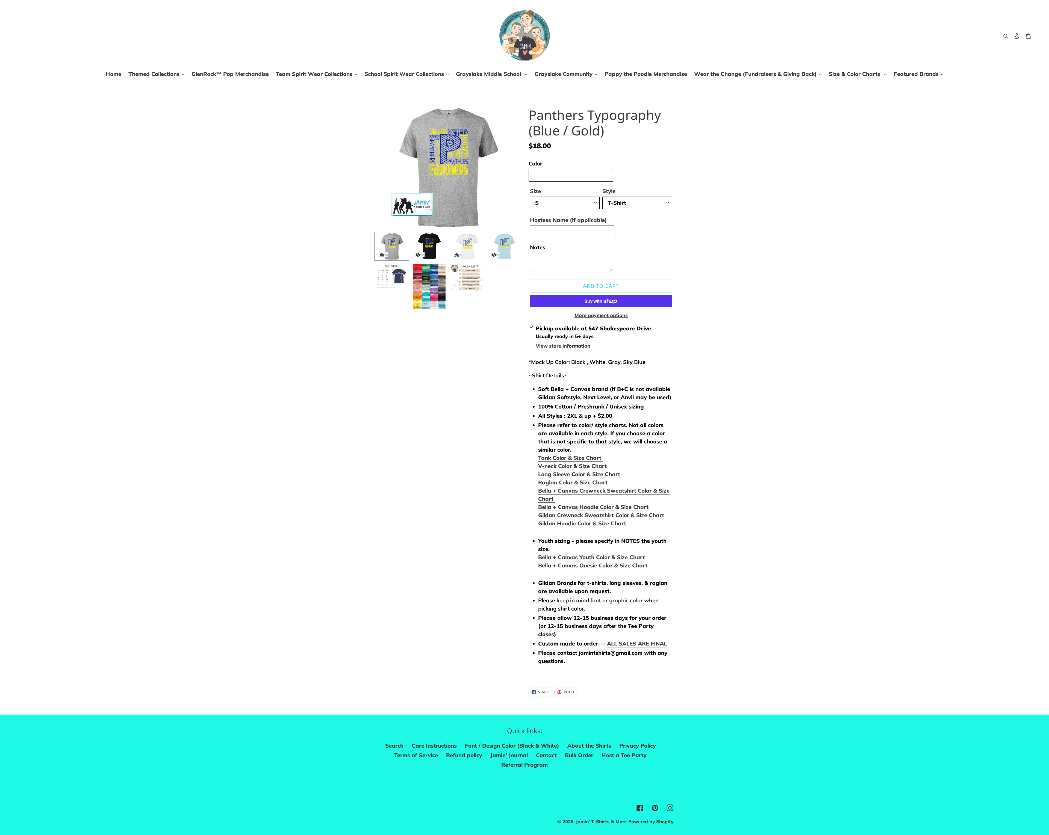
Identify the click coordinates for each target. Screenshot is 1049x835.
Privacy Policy (637, 745)
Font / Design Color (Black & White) (512, 745)
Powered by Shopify (650, 821)
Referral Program (524, 764)
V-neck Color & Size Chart (572, 466)
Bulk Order (579, 755)
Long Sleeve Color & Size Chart (579, 474)
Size (535, 191)
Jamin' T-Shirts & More (601, 821)
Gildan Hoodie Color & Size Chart (583, 523)
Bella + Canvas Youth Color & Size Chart (592, 557)
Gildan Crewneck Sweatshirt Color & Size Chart (602, 515)
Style (608, 191)
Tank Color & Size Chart (570, 457)
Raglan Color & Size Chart (573, 482)
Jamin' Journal (509, 755)
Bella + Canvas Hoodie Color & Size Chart (594, 507)
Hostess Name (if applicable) (568, 220)
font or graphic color (616, 600)
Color (535, 163)
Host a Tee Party (624, 755)
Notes (537, 247)
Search (394, 745)
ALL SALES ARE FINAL (637, 643)
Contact (546, 755)
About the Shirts (589, 745)
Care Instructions (434, 745)
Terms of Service (416, 755)
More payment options (601, 315)
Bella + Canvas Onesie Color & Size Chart (593, 565)
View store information (563, 346)
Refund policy (464, 755)
